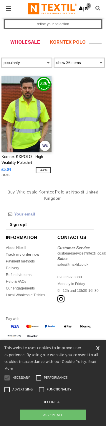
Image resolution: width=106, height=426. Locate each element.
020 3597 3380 (69, 277)
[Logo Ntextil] (52, 8)
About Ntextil (16, 248)
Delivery (12, 268)
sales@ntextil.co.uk (72, 264)
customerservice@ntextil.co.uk (81, 253)
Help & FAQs (16, 281)
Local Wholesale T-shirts (25, 295)
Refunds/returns (19, 275)
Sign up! (18, 224)
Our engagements (20, 288)
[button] (80, 8)
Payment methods (20, 261)
